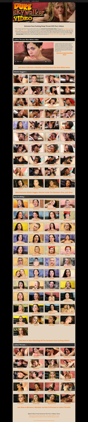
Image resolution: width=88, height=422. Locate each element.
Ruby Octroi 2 (20, 313)
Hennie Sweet (51, 153)
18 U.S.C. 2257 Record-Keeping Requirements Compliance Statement (44, 420)
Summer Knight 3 (67, 153)
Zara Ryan (36, 278)
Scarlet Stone (67, 301)
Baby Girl (36, 325)
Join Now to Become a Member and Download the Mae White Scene (44, 67)
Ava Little (67, 255)
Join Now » (29, 71)
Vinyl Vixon (52, 290)
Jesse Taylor (52, 325)
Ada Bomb (67, 209)
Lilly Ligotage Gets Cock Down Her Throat (38, 416)
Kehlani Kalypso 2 (67, 243)
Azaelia (20, 177)
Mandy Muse (67, 403)
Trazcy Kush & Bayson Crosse (36, 130)
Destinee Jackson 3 (67, 84)
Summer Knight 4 (20, 130)
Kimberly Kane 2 (68, 220)
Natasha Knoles (36, 313)
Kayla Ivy (20, 188)
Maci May (51, 278)
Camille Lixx (20, 368)
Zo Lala (36, 95)
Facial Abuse (66, 29)
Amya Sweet (20, 403)
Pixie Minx (36, 188)
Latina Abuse (24, 30)
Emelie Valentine (20, 357)
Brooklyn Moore (36, 255)
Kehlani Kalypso (52, 255)
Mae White (36, 357)
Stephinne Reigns (20, 153)
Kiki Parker (20, 267)
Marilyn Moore (52, 267)
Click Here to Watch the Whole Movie (64, 54)
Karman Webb (20, 165)
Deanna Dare (52, 368)
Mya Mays (51, 130)
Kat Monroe (36, 209)
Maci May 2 (52, 243)
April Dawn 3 (36, 220)
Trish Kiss (52, 220)
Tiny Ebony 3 (67, 142)
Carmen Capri (67, 325)
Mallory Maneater (51, 209)
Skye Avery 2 (36, 290)
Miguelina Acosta (52, 403)
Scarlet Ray (67, 188)
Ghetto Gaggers (26, 1)
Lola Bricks (36, 153)
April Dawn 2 (20, 290)
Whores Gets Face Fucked (53, 416)
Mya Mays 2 (36, 119)
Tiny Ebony (36, 177)
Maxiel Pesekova (67, 368)
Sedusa (36, 380)
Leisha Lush (20, 95)
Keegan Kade (67, 232)
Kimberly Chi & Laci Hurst (67, 313)
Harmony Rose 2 (52, 107)
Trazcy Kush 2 (36, 165)
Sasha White (52, 188)
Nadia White (52, 301)
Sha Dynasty (52, 84)
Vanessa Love (52, 357)
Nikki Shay (20, 392)
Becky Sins (20, 232)
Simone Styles (36, 142)
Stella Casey (20, 209)
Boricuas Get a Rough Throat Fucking (37, 415)
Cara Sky (52, 380)
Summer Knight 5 (67, 119)
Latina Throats (35, 1)
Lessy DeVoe (52, 119)
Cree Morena (52, 142)
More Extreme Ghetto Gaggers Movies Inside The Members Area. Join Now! (44, 192)
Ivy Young (36, 107)
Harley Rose (20, 255)
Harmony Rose (67, 130)
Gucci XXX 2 (67, 95)
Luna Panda (36, 267)
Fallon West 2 (36, 243)
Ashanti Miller (20, 84)
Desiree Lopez (67, 392)
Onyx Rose (20, 380)
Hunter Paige (36, 403)
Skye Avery (67, 290)
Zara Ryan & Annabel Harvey (20, 278)
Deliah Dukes (52, 313)
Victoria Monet (67, 278)
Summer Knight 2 (67, 177)
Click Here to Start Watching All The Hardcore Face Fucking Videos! (44, 340)
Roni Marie (36, 232)
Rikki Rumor (36, 368)
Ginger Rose (36, 301)
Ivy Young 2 (20, 107)
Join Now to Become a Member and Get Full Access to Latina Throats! (44, 407)
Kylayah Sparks (52, 95)
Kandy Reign (67, 380)
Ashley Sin (20, 119)
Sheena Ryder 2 (67, 357)
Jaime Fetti (51, 177)
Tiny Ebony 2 (67, 165)
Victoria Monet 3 (20, 220)
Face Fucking (17, 1)
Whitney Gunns (52, 392)
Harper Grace (20, 325)
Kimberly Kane (20, 243)
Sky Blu (67, 107)
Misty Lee (20, 336)
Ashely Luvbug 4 (36, 84)
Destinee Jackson (20, 142)
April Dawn (20, 301)
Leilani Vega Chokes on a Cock (52, 415)
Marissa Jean (52, 232)
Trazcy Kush (52, 165)
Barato (36, 392)
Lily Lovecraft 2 (67, 267)
